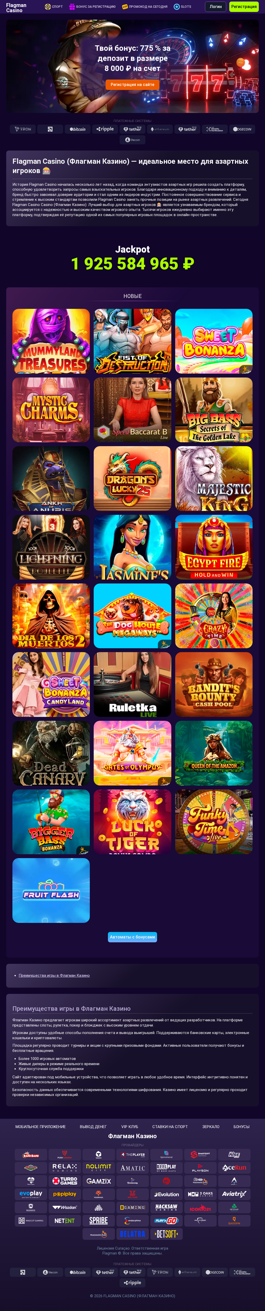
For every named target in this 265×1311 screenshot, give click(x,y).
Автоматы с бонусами (132, 937)
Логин (216, 6)
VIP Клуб (129, 1127)
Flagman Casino (16, 7)
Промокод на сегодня (148, 7)
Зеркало (210, 1127)
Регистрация (244, 6)
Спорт (57, 7)
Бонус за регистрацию (96, 7)
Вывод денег (93, 1127)
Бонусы (241, 1127)
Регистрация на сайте (132, 84)
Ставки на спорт (170, 1127)
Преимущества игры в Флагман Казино (54, 975)
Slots (186, 7)
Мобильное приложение (41, 1127)
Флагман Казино (132, 1136)
